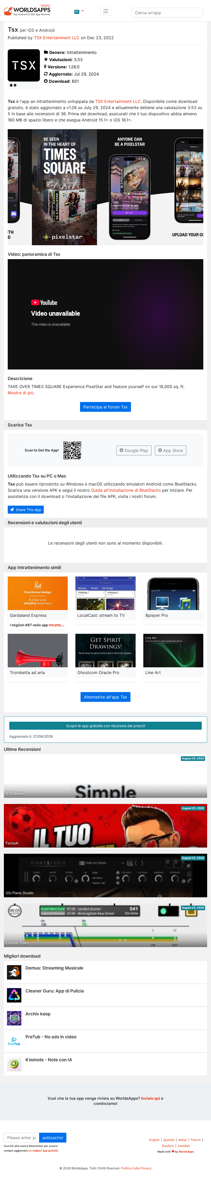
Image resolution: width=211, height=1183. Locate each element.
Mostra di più (20, 392)
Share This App (28, 509)
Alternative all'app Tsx (105, 697)
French (196, 1140)
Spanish (169, 1140)
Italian (182, 1140)
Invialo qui (150, 1098)
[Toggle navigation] (105, 11)
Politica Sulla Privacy (136, 1168)
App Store (172, 450)
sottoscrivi (52, 1137)
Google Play (135, 450)
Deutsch (168, 1146)
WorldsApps (186, 1151)
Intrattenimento (62, 625)
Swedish (184, 1146)
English (154, 1140)
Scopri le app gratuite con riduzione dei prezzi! (105, 726)
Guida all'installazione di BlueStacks (126, 490)
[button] (78, 11)
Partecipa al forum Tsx (105, 406)
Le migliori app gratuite (43, 1150)
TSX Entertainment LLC (57, 37)
